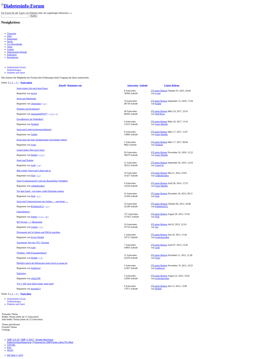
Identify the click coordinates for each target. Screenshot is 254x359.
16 (46, 217)
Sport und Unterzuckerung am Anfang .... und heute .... (42, 201)
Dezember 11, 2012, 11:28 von (171, 256)
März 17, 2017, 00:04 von (169, 143)
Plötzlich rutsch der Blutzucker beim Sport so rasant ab (42, 263)
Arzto (33, 145)
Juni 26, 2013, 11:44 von (169, 236)
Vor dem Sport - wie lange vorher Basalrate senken (40, 191)
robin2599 (35, 278)
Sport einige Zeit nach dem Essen (32, 88)
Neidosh (35, 124)
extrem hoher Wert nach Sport (30, 150)
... (14, 82)
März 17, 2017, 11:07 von (169, 133)
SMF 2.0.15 (13, 339)
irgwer (34, 93)
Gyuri (158, 93)
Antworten (132, 85)
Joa (156, 227)
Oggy (157, 258)
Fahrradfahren (23, 211)
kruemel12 (36, 288)
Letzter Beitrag (172, 85)
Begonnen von (74, 85)
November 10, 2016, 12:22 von (172, 153)
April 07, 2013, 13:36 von (169, 246)
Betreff (62, 85)
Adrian (34, 216)
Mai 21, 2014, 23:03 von (169, 174)
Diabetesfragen (14, 70)
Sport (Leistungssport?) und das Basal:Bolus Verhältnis (42, 181)
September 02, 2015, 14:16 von (172, 164)
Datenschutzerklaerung (19, 342)
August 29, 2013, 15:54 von (170, 215)
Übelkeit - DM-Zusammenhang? (32, 253)
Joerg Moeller (161, 124)
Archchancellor (162, 237)
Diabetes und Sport (16, 72)
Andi (33, 165)
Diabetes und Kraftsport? (28, 109)
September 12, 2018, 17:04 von (172, 102)
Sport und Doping (25, 160)
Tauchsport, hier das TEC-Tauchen (33, 242)
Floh (33, 175)
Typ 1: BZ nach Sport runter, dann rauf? (35, 283)
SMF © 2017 (27, 339)
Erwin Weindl (37, 237)
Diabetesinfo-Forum (16, 67)
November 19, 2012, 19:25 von (172, 266)
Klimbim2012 (37, 206)
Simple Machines (44, 339)
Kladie (158, 103)
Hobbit (34, 155)
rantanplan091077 (39, 114)
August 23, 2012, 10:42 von (170, 277)
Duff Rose (160, 114)
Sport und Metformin (26, 98)
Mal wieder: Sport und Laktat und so (34, 170)
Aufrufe (144, 85)
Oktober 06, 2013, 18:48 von (171, 205)
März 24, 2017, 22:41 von (169, 112)
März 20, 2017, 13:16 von (169, 122)
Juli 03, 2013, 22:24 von (168, 225)
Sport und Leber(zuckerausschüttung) (34, 129)
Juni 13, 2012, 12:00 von (169, 287)
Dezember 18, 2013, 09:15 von (172, 194)
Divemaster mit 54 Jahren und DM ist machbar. (38, 232)
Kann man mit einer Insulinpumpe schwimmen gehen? (42, 140)
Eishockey (21, 273)
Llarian (34, 227)
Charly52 (159, 165)
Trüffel (34, 134)
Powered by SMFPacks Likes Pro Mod (53, 342)
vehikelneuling (162, 175)
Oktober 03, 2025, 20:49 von (171, 92)
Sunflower (36, 268)
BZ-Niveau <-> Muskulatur (29, 222)
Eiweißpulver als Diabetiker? (30, 119)
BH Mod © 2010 (15, 355)
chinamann (36, 103)
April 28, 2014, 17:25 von (169, 184)
